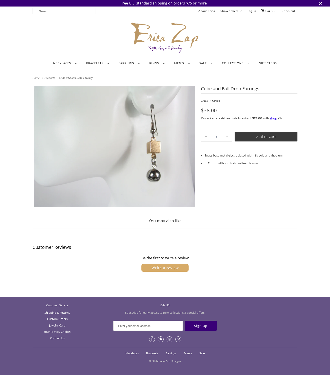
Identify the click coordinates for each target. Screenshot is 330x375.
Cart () (270, 11)
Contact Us (57, 338)
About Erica (206, 11)
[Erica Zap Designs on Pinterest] (161, 339)
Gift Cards (268, 63)
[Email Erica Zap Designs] (178, 339)
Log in (251, 11)
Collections (233, 63)
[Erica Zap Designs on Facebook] (152, 339)
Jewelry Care (57, 325)
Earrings (127, 63)
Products (50, 78)
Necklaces (63, 63)
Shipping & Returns (57, 313)
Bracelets (95, 63)
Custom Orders (57, 319)
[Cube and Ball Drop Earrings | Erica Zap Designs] (114, 146)
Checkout (288, 11)
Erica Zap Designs (169, 361)
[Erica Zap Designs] (165, 38)
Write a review (165, 267)
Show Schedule (231, 11)
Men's (180, 63)
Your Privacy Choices (57, 332)
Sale (204, 63)
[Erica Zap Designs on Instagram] (169, 339)
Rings (155, 63)
